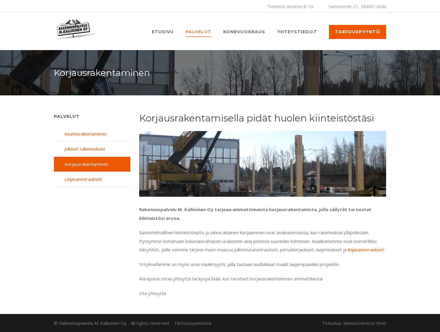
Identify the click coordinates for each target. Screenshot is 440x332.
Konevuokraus (244, 31)
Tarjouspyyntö (357, 31)
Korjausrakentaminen (86, 164)
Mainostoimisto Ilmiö (364, 323)
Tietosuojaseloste (193, 323)
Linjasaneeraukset (83, 179)
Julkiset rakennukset (84, 149)
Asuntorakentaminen (85, 134)
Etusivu (163, 31)
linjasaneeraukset (366, 250)
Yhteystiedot (297, 31)
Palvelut (198, 31)
